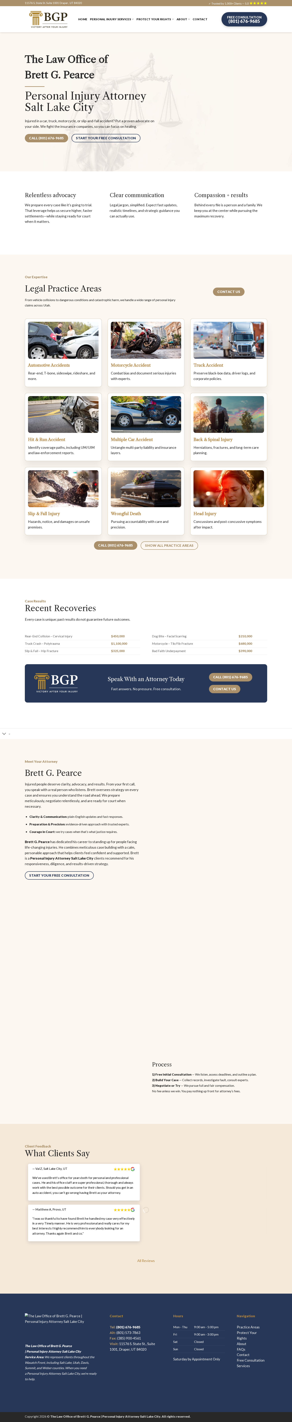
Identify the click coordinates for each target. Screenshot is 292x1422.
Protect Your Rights (153, 19)
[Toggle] (4, 734)
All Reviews (146, 1261)
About (182, 19)
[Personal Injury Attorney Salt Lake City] (48, 19)
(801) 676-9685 (125, 1327)
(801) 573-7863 (128, 1333)
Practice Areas (248, 1327)
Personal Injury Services (110, 19)
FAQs (241, 1349)
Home (82, 19)
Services (243, 1366)
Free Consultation (251, 1360)
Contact (200, 19)
